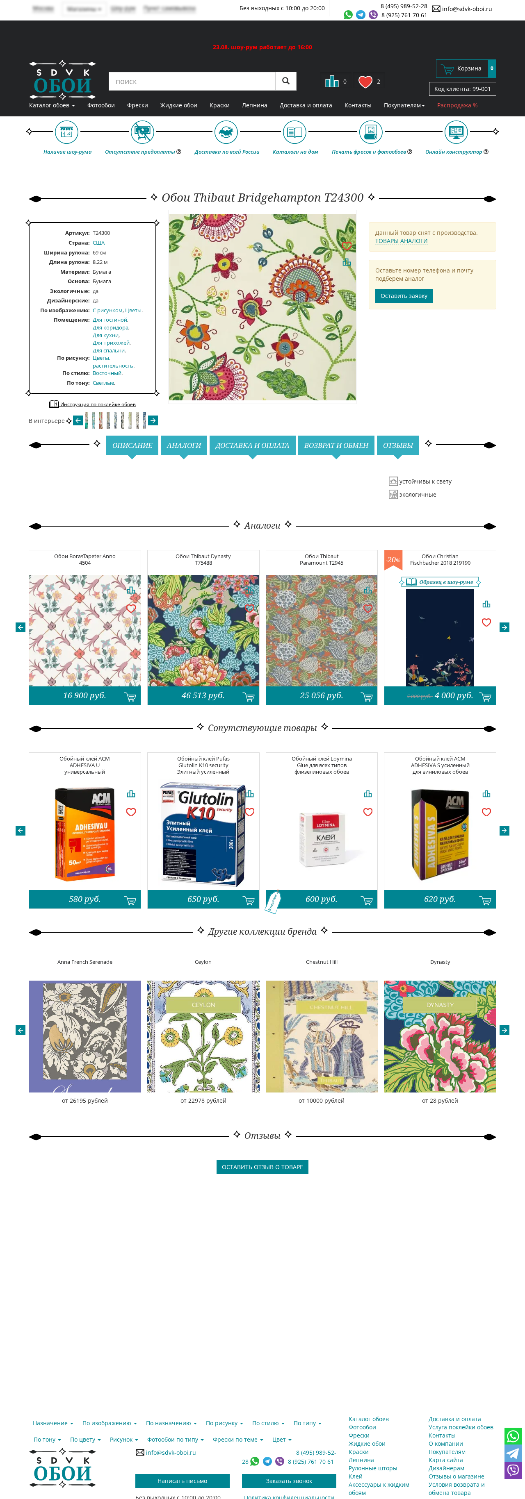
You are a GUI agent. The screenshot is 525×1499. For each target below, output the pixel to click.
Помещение (71, 319)
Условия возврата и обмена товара (457, 1489)
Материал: (75, 271)
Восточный (107, 373)
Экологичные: (70, 291)
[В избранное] (346, 245)
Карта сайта (446, 1460)
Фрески (137, 105)
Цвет (280, 1439)
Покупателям (402, 105)
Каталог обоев (50, 105)
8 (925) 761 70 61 (404, 15)
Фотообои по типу (173, 1439)
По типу (305, 1423)
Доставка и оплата (306, 105)
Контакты (358, 105)
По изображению (64, 310)
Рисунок (122, 1439)
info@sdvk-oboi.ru (466, 9)
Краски (220, 105)
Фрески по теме (236, 1439)
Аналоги (184, 445)
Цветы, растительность (113, 361)
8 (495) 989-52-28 (404, 6)
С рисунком (108, 310)
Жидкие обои (178, 105)
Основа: (79, 281)
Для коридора (110, 327)
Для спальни (109, 350)
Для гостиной (110, 319)
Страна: (79, 242)
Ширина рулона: (67, 252)
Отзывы (398, 445)
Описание (132, 445)
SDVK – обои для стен (62, 79)
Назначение (51, 1423)
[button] (20, 627)
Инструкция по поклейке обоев (97, 404)
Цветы (133, 310)
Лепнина (254, 105)
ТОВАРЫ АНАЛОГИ (401, 241)
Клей (356, 1476)
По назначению (169, 1423)
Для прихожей (111, 342)
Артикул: (77, 232)
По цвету (83, 1439)
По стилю (75, 373)
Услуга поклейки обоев (461, 1427)
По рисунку (72, 357)
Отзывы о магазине (456, 1476)
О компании (446, 1443)
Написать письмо (182, 1481)
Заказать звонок (289, 1481)
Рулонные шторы (373, 1468)
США (99, 242)
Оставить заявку (404, 296)
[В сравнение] (346, 262)
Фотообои (101, 105)
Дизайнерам (446, 1468)
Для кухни (106, 335)
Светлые (103, 382)
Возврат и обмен (336, 445)
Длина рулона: (69, 262)
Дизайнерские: (68, 300)
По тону (77, 382)
